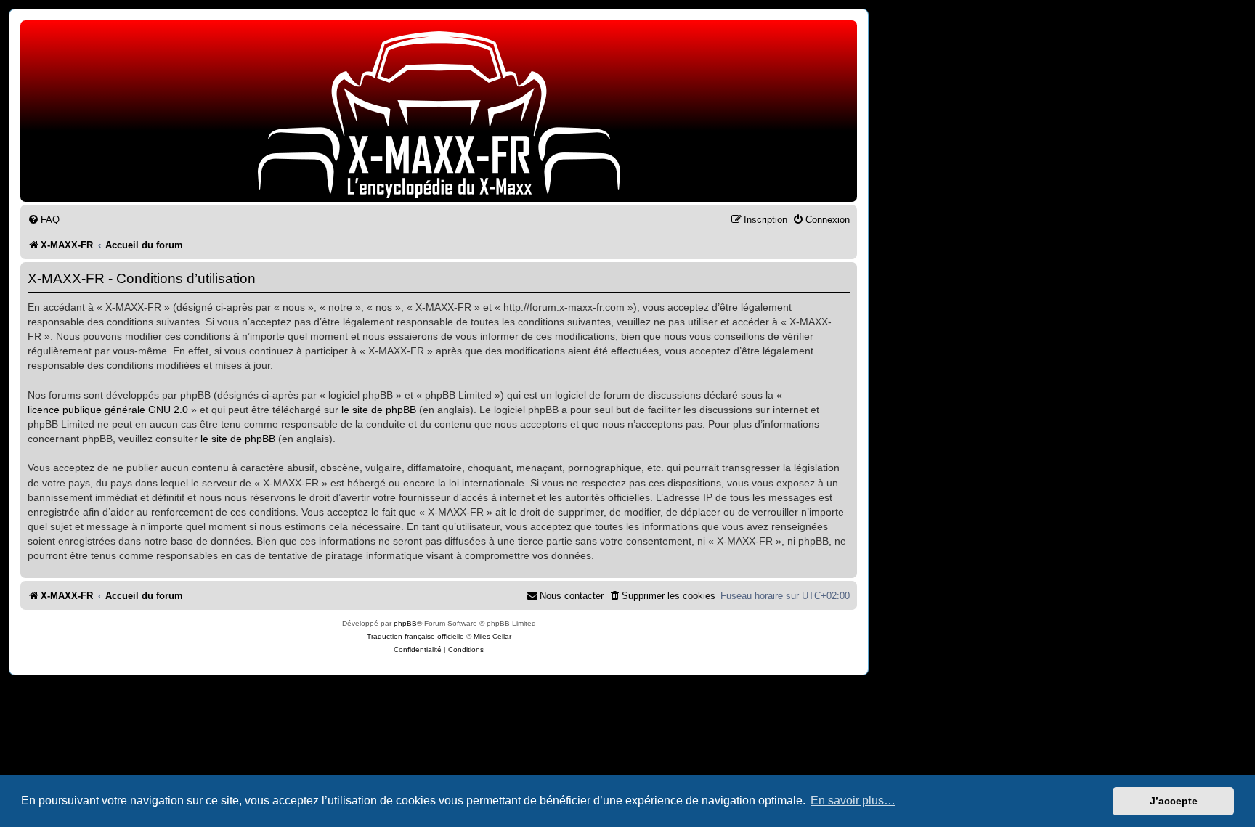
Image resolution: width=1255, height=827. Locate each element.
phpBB (405, 623)
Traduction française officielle (415, 636)
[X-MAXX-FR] (438, 114)
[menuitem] (44, 219)
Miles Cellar (492, 636)
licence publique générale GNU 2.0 (108, 409)
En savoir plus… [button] (853, 800)
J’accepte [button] (1174, 801)
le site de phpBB (378, 409)
